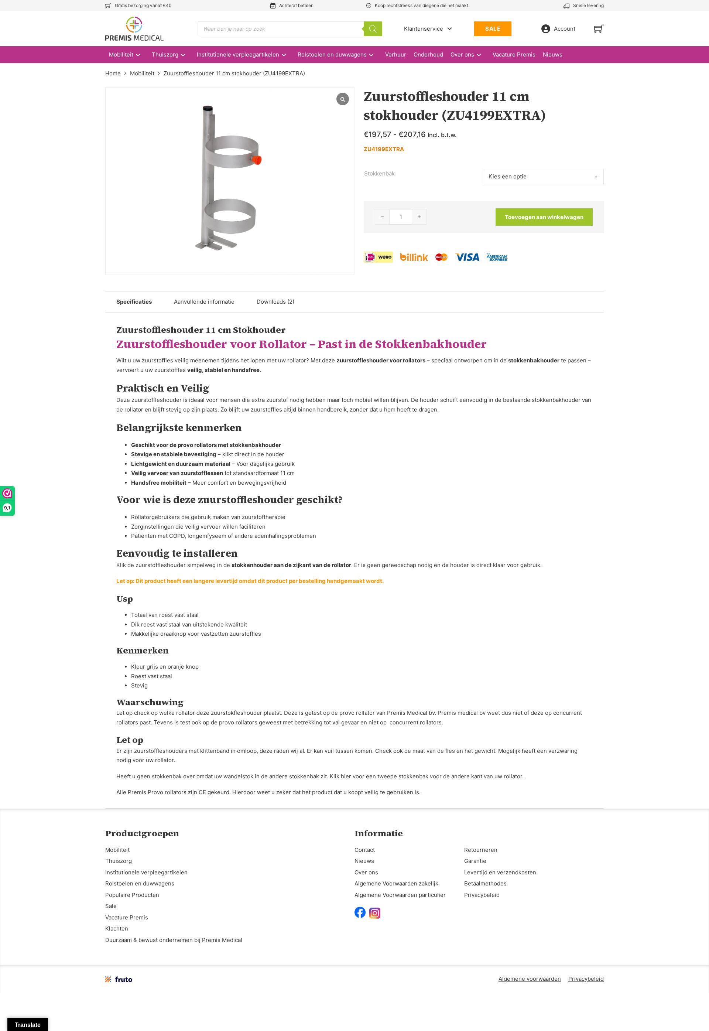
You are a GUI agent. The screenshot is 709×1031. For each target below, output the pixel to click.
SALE (492, 28)
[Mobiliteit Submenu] (141, 54)
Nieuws (552, 54)
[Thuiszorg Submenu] (186, 54)
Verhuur (395, 54)
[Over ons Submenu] (482, 54)
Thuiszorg (165, 54)
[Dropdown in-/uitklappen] (449, 28)
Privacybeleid (482, 894)
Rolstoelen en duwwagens (332, 54)
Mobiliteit (121, 54)
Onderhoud (428, 54)
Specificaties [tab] (134, 301)
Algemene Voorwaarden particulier (400, 894)
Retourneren (480, 849)
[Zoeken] (373, 28)
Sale (111, 905)
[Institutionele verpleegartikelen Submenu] (287, 54)
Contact (364, 849)
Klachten (116, 928)
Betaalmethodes (485, 883)
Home (113, 73)
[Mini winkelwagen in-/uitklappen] (599, 29)
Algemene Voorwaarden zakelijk (396, 883)
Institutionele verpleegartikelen (238, 54)
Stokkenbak (379, 173)
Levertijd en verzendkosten (500, 872)
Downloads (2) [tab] (275, 301)
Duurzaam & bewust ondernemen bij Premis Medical (173, 939)
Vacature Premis (514, 54)
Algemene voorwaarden (530, 978)
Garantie (475, 860)
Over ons (462, 54)
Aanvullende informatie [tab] (204, 301)
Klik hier (340, 776)
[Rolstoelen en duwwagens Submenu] (375, 54)
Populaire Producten (132, 894)
